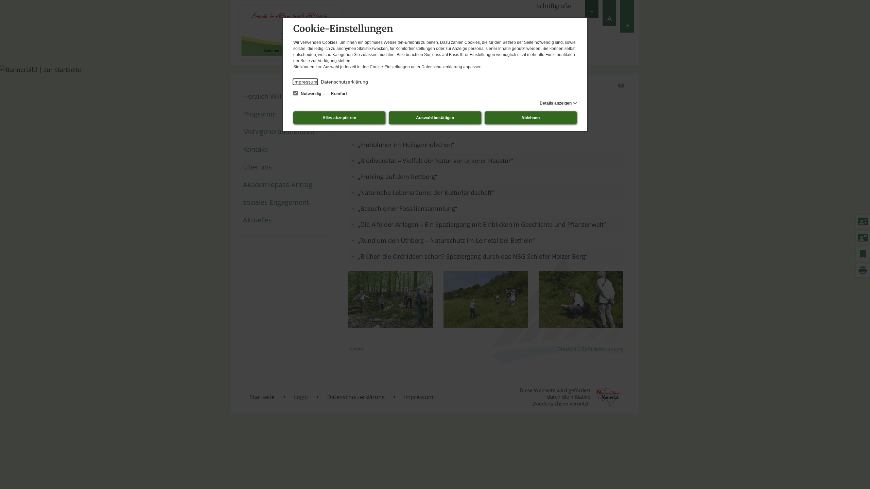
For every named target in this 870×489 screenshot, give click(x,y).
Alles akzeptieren (339, 117)
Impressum (305, 82)
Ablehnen (530, 117)
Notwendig (311, 93)
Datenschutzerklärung (344, 82)
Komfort (338, 93)
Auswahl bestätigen (435, 117)
